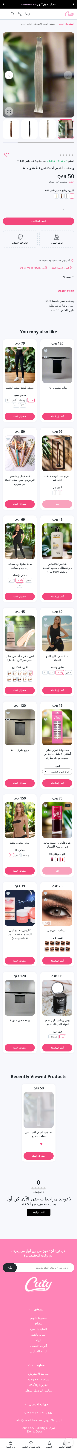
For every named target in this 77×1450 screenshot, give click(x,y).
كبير (14, 400)
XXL (23, 405)
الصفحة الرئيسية (66, 24)
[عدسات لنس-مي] (57, 908)
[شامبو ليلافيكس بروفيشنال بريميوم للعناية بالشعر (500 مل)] (57, 541)
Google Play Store (28, 4)
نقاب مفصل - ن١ (57, 387)
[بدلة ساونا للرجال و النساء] (57, 633)
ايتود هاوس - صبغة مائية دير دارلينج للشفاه (57, 844)
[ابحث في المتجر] (12, 14)
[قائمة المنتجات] (5, 14)
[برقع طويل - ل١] (20, 727)
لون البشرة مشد (20, 842)
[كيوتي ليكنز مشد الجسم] (20, 365)
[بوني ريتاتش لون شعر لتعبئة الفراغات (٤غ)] (57, 998)
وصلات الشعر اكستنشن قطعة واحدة (38, 1134)
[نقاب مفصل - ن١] (57, 365)
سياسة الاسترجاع (38, 1374)
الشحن (71, 181)
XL (8, 400)
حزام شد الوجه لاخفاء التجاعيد (57, 478)
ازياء (38, 1340)
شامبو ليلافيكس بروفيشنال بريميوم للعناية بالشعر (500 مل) (57, 567)
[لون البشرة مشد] (20, 820)
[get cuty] (69, 14)
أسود (63, 1036)
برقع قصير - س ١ (20, 1020)
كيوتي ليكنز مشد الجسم (20, 387)
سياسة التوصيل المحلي (39, 1390)
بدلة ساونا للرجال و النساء (57, 658)
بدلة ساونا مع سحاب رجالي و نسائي (20, 565)
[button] (73, 4)
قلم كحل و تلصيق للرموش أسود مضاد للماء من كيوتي (20, 480)
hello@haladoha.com (28, 1420)
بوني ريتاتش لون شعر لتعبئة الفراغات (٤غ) (57, 1022)
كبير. (11, 580)
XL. (19, 585)
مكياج (38, 1323)
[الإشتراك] (10, 1267)
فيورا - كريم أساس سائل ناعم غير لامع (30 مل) (19, 658)
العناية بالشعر (38, 1334)
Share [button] (67, 277)
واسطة (22, 400)
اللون (57, 765)
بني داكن (54, 1036)
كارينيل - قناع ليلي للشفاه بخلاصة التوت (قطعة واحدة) (19, 934)
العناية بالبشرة (38, 1329)
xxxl (16, 405)
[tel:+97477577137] (20, 14)
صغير (30, 400)
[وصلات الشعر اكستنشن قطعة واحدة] (39, 1110)
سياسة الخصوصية (38, 1379)
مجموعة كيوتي (38, 1318)
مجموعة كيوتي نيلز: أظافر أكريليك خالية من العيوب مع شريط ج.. (57, 753)
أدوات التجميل (38, 1346)
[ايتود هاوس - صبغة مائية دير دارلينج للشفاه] (57, 820)
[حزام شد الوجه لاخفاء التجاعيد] (57, 453)
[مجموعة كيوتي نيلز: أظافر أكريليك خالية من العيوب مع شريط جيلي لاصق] (57, 727)
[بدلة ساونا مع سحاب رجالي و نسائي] (20, 541)
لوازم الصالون (38, 1351)
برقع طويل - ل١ (20, 750)
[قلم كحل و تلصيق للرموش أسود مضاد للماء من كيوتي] (20, 453)
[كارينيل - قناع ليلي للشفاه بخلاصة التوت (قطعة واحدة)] (20, 908)
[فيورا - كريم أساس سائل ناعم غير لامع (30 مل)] (20, 633)
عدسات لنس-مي (57, 930)
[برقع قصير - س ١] (20, 998)
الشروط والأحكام (38, 1385)
